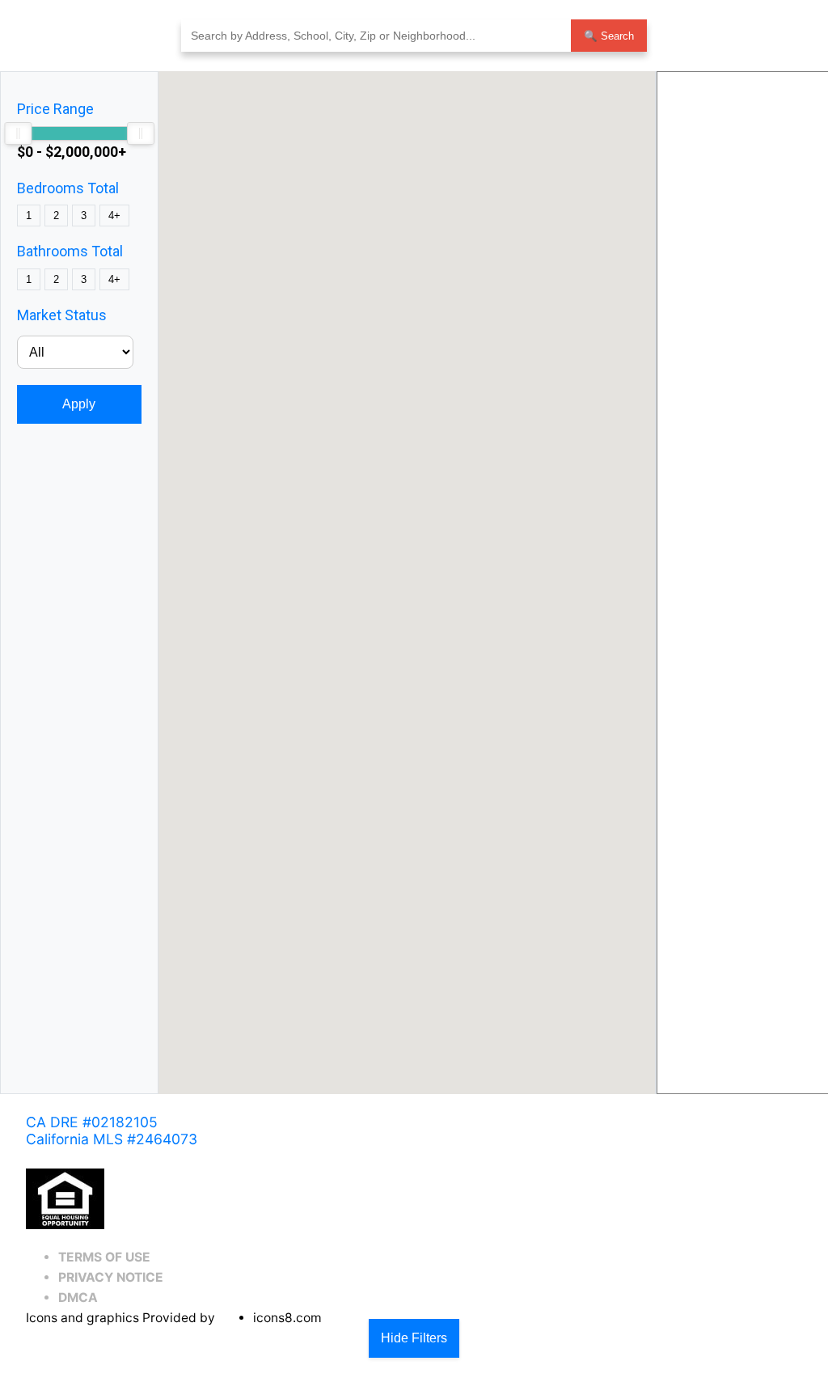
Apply (78, 404)
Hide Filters (414, 1338)
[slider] (18, 133)
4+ (114, 215)
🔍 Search (609, 36)
